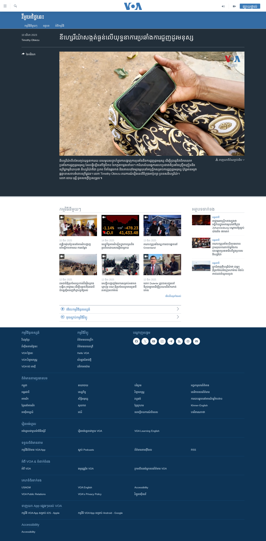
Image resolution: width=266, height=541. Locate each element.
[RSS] (179, 341)
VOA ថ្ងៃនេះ (27, 353)
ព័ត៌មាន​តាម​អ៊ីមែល (143, 449)
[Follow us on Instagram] (162, 341)
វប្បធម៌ (137, 398)
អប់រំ (80, 412)
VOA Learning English (146, 430)
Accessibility (141, 487)
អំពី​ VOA (26, 468)
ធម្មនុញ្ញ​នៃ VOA (86, 468)
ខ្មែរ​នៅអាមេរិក (28, 405)
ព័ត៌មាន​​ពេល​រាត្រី (85, 346)
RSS (193, 449)
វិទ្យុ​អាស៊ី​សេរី (140, 494)
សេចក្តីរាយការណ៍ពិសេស (146, 412)
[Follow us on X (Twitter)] (145, 341)
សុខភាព (82, 405)
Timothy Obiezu (30, 40)
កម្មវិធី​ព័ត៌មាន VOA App (33, 449)
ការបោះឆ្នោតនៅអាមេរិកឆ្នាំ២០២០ (206, 398)
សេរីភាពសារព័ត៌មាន (200, 392)
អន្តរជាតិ (215, 217)
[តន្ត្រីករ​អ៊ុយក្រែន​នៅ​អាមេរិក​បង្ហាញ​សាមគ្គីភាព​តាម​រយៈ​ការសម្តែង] (78, 225)
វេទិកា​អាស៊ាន (83, 366)
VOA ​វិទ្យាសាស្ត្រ (29, 359)
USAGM (26, 487)
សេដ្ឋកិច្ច (82, 392)
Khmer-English (199, 405)
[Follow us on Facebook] (136, 341)
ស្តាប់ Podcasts (86, 449)
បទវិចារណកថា (198, 412)
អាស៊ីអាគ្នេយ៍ (27, 412)
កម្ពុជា (24, 385)
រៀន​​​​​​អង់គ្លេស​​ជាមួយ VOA (90, 430)
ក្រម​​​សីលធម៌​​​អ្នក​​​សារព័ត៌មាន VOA (150, 468)
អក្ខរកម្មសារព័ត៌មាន (200, 385)
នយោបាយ (83, 385)
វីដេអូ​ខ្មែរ (25, 339)
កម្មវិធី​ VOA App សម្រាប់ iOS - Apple (41, 512)
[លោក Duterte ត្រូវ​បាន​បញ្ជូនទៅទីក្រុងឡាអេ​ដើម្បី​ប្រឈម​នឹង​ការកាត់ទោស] (162, 264)
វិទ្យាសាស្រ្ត (139, 392)
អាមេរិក (25, 398)
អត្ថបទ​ (46, 25)
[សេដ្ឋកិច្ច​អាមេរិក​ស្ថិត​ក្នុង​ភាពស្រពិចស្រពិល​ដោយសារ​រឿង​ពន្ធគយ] (120, 225)
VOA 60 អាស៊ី (29, 366)
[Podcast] (187, 341)
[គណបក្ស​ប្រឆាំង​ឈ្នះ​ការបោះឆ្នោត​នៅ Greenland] (162, 225)
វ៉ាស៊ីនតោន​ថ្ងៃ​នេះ (29, 346)
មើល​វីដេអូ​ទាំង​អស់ (173, 296)
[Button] (28, 55)
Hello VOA (83, 353)
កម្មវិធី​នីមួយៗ (30, 25)
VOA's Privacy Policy (90, 494)
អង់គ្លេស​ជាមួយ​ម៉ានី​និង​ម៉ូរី (33, 430)
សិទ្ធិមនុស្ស (83, 398)
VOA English (85, 487)
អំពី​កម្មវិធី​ (59, 25)
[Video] (234, 6)
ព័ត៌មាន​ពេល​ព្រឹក (85, 339)
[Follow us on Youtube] (153, 341)
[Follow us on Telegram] (170, 341)
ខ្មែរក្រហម (139, 405)
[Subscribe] (196, 341)
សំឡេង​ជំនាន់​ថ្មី (84, 359)
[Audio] (223, 6)
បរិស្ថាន (138, 385)
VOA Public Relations (34, 494)
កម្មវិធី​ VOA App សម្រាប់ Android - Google (100, 512)
